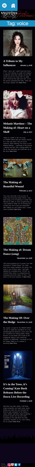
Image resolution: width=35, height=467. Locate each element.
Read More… (22, 82)
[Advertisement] (17, 448)
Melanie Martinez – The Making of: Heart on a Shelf (17, 127)
